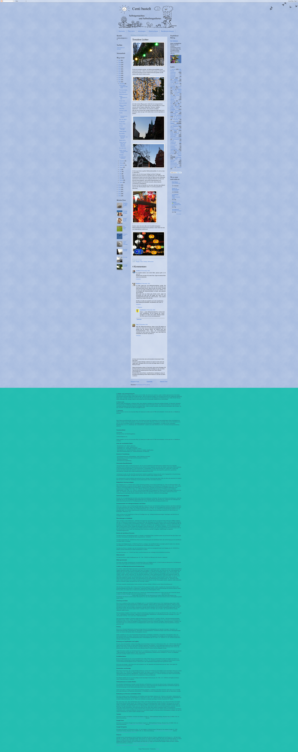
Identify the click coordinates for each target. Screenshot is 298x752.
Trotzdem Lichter (123, 110)
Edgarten (174, 202)
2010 (119, 195)
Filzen (173, 89)
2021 (119, 71)
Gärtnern (179, 92)
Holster (177, 102)
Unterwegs (178, 157)
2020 (119, 73)
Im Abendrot (122, 121)
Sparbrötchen (173, 149)
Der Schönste (174, 41)
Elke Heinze (175, 182)
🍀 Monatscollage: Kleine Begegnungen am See (176, 204)
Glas (171, 95)
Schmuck (172, 146)
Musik (171, 121)
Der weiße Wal (122, 148)
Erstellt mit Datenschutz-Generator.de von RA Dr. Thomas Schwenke (131, 745)
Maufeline (138, 283)
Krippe (176, 112)
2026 (119, 60)
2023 (119, 66)
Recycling (172, 136)
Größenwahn (173, 96)
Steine (171, 150)
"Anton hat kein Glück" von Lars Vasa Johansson (122, 144)
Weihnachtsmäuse (123, 94)
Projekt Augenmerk (174, 133)
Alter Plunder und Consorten (175, 71)
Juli (120, 169)
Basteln (172, 78)
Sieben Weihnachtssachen (123, 97)
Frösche (173, 92)
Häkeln (172, 99)
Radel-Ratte (173, 135)
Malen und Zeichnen (175, 115)
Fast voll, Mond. (123, 119)
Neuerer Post (135, 381)
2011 (119, 193)
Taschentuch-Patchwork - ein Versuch (123, 137)
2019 (119, 75)
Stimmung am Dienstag (122, 129)
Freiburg (145, 261)
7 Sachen (172, 69)
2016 (119, 81)
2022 (119, 69)
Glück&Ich (177, 95)
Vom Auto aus (175, 190)
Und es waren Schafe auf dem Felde (123, 86)
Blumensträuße (174, 80)
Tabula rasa (178, 153)
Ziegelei (172, 167)
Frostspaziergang (123, 90)
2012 (119, 191)
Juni (121, 171)
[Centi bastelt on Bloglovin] (176, 173)
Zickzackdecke (173, 166)
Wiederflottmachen (174, 164)
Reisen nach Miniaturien (175, 137)
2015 (119, 185)
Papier (175, 130)
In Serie (121, 126)
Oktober (121, 163)
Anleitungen (142, 31)
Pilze (171, 132)
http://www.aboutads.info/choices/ (153, 594)
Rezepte (172, 140)
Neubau (172, 127)
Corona (172, 82)
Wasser (172, 161)
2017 (119, 79)
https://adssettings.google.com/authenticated (160, 718)
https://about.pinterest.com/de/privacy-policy (143, 742)
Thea (137, 324)
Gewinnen (176, 93)
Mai (121, 173)
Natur (172, 123)
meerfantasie (143, 309)
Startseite (122, 31)
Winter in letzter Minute (122, 106)
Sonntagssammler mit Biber (125, 212)
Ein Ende (125, 257)
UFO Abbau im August (176, 210)
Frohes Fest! (122, 100)
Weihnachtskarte (123, 103)
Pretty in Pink (122, 123)
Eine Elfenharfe (122, 92)
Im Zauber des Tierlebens (122, 157)
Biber (180, 78)
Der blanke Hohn (124, 227)
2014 (119, 187)
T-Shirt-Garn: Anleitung (125, 243)
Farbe (141, 261)
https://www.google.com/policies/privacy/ (136, 718)
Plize (178, 132)
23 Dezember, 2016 (143, 324)
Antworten (138, 279)
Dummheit (172, 86)
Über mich (131, 31)
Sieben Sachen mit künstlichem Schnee (123, 151)
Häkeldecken (173, 98)
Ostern (179, 129)
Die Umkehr (122, 133)
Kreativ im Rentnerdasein (175, 189)
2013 (119, 189)
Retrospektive (176, 139)
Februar (121, 180)
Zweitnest (179, 167)
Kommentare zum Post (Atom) (143, 384)
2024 (119, 64)
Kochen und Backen (175, 110)
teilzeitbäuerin (175, 209)
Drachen (177, 83)
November (122, 160)
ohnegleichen (173, 129)
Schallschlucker (173, 145)
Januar (121, 182)
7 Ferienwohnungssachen (123, 116)
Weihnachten (151, 261)
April (121, 176)
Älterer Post (163, 381)
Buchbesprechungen (167, 31)
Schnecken (172, 147)
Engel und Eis (122, 140)
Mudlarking (175, 119)
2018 (119, 77)
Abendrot (121, 154)
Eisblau (121, 112)
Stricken (172, 152)
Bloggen (138, 261)
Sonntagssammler (125, 250)
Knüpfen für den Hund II (125, 220)
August (121, 167)
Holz (171, 103)
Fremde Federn (177, 90)
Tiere (179, 155)
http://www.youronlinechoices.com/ (124, 595)
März (121, 178)
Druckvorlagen (153, 31)
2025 (119, 62)
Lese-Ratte (173, 113)
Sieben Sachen (122, 131)
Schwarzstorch (125, 235)
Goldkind (138, 270)
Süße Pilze (121, 108)
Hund (176, 103)
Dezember (122, 83)
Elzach (179, 86)
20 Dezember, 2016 (145, 270)
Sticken (177, 150)
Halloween (172, 100)
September (122, 165)
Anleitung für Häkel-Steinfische (125, 205)
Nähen (176, 121)
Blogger (157, 749)
